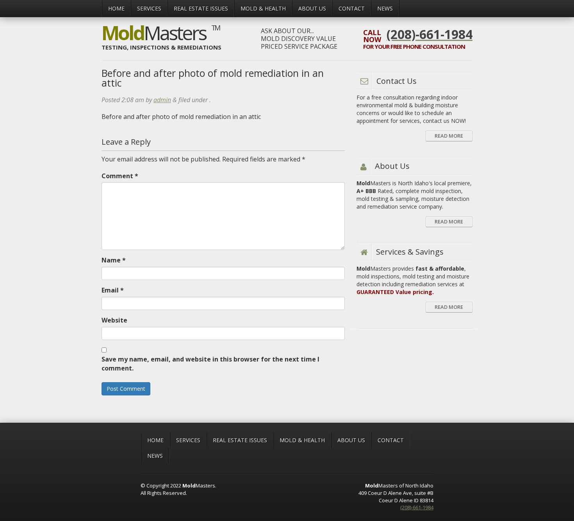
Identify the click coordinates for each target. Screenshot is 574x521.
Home (116, 8)
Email (113, 290)
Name (114, 260)
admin (162, 100)
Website (114, 320)
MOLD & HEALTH (263, 8)
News (385, 8)
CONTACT (352, 8)
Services (149, 8)
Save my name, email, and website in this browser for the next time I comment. (210, 363)
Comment (120, 176)
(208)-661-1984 (416, 507)
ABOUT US (312, 8)
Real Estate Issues (201, 8)
